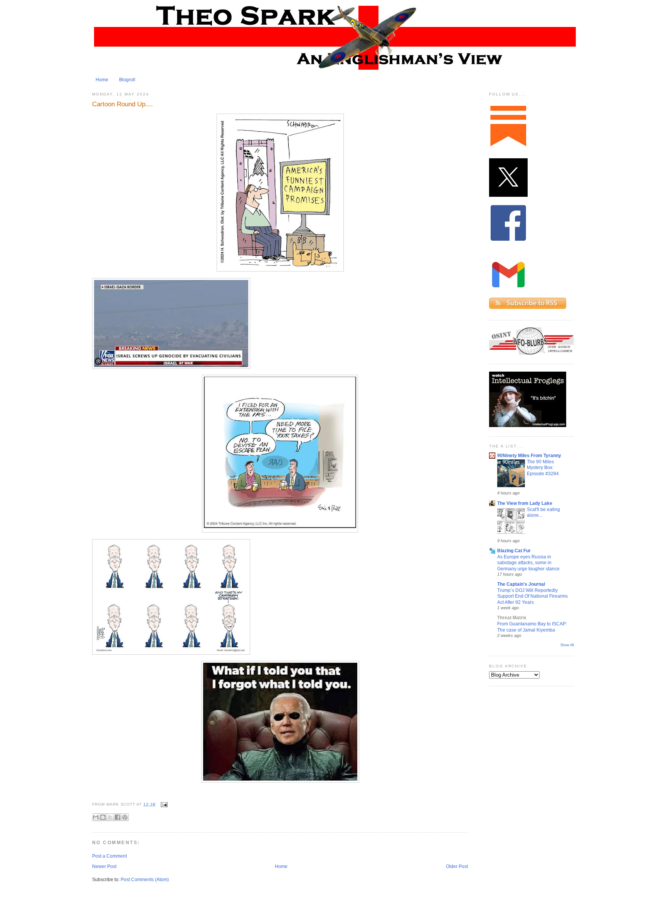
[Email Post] (163, 804)
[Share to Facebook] (117, 817)
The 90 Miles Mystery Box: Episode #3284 (543, 467)
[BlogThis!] (103, 817)
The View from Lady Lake (524, 503)
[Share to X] (110, 817)
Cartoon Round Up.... (122, 104)
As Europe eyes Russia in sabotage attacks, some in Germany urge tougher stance (528, 562)
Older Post (457, 866)
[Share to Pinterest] (125, 817)
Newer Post (104, 866)
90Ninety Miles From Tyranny (529, 455)
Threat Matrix (511, 617)
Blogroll (127, 79)
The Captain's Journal (521, 584)
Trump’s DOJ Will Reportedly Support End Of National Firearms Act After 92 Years (532, 596)
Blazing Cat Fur (514, 550)
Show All (567, 645)
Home (102, 79)
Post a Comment (109, 856)
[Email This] (95, 817)
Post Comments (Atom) (145, 879)
